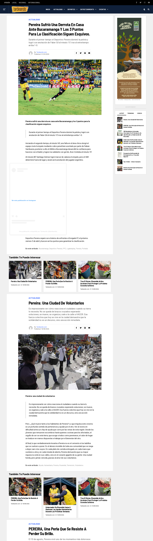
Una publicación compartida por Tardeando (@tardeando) (38, 231)
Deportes (71, 9)
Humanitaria (48, 465)
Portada (85, 248)
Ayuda (41, 465)
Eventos (102, 9)
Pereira (78, 248)
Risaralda (62, 465)
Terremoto (70, 465)
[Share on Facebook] (76, 53)
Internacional (34, 2)
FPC (64, 248)
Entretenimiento (87, 9)
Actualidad (57, 9)
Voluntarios (79, 465)
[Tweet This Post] (81, 53)
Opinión (7, 2)
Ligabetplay (71, 248)
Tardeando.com (41, 52)
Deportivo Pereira (55, 248)
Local (14, 2)
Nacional (22, 2)
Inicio (48, 9)
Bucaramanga (44, 248)
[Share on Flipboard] (85, 53)
